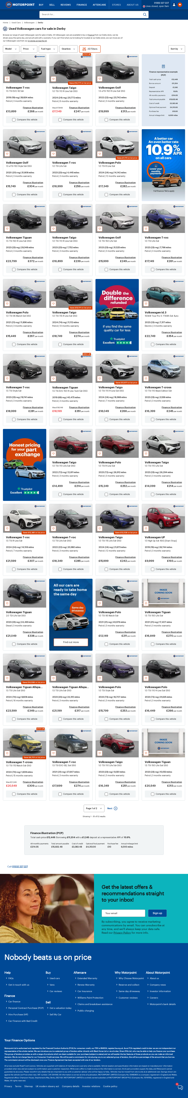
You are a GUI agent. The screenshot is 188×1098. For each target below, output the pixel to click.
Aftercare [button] (80, 972)
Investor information (160, 991)
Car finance (14, 1001)
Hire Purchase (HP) (18, 1014)
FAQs (11, 978)
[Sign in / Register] (174, 5)
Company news (158, 984)
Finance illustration (33, 108)
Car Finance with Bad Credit (22, 1021)
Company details (70, 1086)
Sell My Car (55, 1014)
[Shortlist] (180, 5)
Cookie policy (110, 1086)
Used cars (55, 978)
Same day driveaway (129, 991)
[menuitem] (25, 978)
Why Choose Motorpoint (131, 978)
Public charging (86, 1010)
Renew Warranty (86, 984)
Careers (154, 997)
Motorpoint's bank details (163, 1004)
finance (91, 35)
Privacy (8, 1086)
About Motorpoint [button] (158, 972)
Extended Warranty (87, 978)
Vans (52, 984)
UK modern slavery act (47, 1086)
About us (154, 978)
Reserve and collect (129, 984)
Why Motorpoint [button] (126, 972)
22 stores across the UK (37, 41)
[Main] (20, 5)
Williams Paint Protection (90, 997)
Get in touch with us (18, 984)
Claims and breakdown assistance (95, 1004)
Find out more (71, 642)
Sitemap (28, 1086)
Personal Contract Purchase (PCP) (26, 1008)
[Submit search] (145, 14)
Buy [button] (48, 972)
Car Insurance (85, 991)
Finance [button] (9, 995)
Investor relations (91, 1086)
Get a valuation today (61, 1008)
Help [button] (7, 972)
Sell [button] (48, 1002)
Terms (18, 1086)
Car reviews (56, 991)
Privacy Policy (122, 932)
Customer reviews (128, 997)
